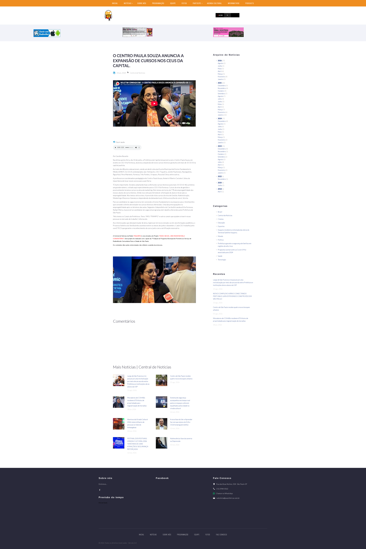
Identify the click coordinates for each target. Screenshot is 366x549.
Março (220, 74)
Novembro (222, 88)
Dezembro (222, 85)
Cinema (220, 219)
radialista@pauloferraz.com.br (228, 498)
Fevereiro (221, 77)
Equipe (173, 3)
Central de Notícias (137, 73)
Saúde (220, 256)
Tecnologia (222, 260)
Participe (197, 3)
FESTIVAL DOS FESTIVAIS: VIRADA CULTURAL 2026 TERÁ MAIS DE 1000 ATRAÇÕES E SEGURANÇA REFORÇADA (137, 443)
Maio (220, 69)
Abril (220, 71)
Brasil (220, 212)
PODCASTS (249, 3)
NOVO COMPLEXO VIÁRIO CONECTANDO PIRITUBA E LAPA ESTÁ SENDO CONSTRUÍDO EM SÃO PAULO (232, 296)
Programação (158, 3)
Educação (221, 223)
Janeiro (220, 79)
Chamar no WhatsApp (224, 493)
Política (221, 240)
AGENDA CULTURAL (214, 3)
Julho (220, 99)
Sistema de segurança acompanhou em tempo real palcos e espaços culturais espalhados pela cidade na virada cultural (180, 403)
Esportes (221, 226)
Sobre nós (141, 3)
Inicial (115, 3)
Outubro (221, 91)
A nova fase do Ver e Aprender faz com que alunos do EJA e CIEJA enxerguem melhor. (181, 422)
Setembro (221, 93)
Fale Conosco (221, 534)
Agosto (220, 63)
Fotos (184, 3)
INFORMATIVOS (234, 3)
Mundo (220, 236)
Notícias (127, 3)
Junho (220, 66)
